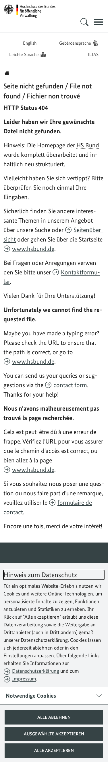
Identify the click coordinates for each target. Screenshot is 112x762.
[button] (54, 717)
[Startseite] (6, 73)
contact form (70, 385)
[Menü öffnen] (98, 22)
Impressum (24, 679)
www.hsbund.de (33, 248)
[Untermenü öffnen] (84, 22)
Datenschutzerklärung (35, 671)
